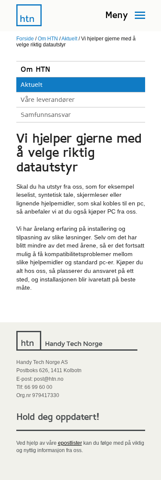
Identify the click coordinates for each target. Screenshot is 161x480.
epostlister (70, 443)
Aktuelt (69, 39)
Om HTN (48, 39)
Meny (116, 15)
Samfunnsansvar (46, 114)
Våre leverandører (48, 99)
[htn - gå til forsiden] (29, 24)
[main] (80, 187)
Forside (25, 39)
